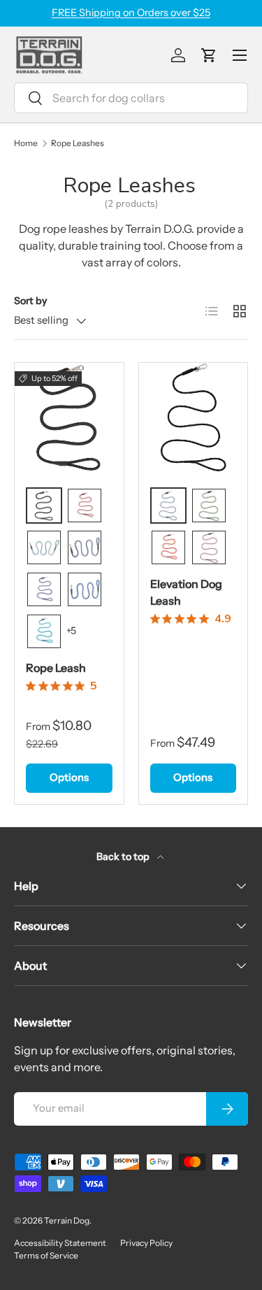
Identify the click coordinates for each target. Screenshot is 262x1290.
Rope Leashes (77, 143)
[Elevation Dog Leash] (193, 417)
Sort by (30, 300)
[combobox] (131, 98)
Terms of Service (46, 1255)
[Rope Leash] (69, 417)
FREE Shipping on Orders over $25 (131, 12)
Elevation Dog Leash (186, 592)
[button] (209, 55)
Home (26, 143)
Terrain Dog (66, 1220)
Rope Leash (56, 668)
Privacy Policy (146, 1243)
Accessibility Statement (60, 1243)
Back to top (124, 856)
